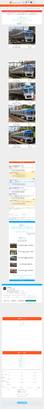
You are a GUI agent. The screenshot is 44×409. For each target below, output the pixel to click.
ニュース (19, 278)
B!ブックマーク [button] (24, 275)
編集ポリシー (22, 387)
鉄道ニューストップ (22, 321)
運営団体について (14, 387)
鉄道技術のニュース (22, 366)
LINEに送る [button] (29, 275)
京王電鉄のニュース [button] (22, 226)
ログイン (18, 218)
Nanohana (26, 231)
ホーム (16, 278)
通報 (12, 170)
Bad (23, 170)
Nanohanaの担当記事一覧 (31, 300)
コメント (10, 210)
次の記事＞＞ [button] (22, 21)
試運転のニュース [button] (14, 228)
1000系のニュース (22, 357)
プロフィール (6, 300)
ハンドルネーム (11, 214)
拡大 (30, 47)
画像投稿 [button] (14, 5)
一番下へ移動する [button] (22, 162)
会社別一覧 (35, 372)
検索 (21, 372)
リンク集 (8, 389)
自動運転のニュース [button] (29, 226)
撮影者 (32, 79)
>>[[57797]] (13, 201)
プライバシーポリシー (30, 387)
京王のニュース (23, 278)
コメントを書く (22, 221)
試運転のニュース (22, 362)
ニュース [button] (5, 5)
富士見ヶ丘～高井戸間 (17, 103)
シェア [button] (19, 275)
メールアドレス (24, 214)
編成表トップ (8, 382)
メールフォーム (35, 389)
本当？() (20, 170)
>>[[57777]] (11, 189)
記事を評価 (19, 23)
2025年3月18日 (16, 80)
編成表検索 (21, 382)
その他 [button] (28, 5)
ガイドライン (35, 379)
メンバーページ (22, 379)
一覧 (8, 372)
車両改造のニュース (22, 364)
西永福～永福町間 (17, 125)
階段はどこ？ (35, 382)
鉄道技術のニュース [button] (29, 228)
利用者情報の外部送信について (22, 389)
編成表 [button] (19, 5)
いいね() (16, 170)
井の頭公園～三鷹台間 (17, 47)
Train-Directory (21, 300)
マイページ (27, 79)
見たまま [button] (23, 5)
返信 (10, 170)
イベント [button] (10, 5)
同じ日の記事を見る (22, 280)
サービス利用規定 (38, 387)
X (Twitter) (13, 300)
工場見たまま (8, 384)
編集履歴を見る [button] (19, 231)
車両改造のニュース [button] (22, 228)
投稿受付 (8, 379)
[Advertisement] (22, 54)
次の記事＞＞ (22, 355)
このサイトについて (6, 387)
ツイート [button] (15, 275)
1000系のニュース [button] (14, 226)
